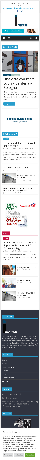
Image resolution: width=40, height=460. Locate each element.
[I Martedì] (4, 38)
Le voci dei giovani (24, 280)
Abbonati (5, 381)
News (6, 238)
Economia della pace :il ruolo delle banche (19, 144)
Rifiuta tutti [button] (19, 455)
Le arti (4, 374)
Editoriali (5, 364)
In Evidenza (15, 75)
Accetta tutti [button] (30, 455)
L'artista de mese (8, 367)
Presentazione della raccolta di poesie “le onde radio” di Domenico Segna (19, 245)
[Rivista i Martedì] (13, 321)
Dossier (7, 75)
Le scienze (5, 371)
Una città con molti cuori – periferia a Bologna (19, 83)
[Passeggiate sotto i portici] (9, 266)
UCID (6, 139)
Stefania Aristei (23, 148)
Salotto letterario (8, 378)
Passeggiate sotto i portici (26, 267)
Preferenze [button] (8, 455)
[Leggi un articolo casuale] (35, 38)
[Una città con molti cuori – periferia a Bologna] (20, 52)
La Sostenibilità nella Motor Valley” (15, 167)
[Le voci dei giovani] (9, 279)
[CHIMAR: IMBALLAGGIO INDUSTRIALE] (9, 174)
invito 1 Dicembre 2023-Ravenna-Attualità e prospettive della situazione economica (19, 189)
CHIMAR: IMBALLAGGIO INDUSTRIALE (26, 176)
